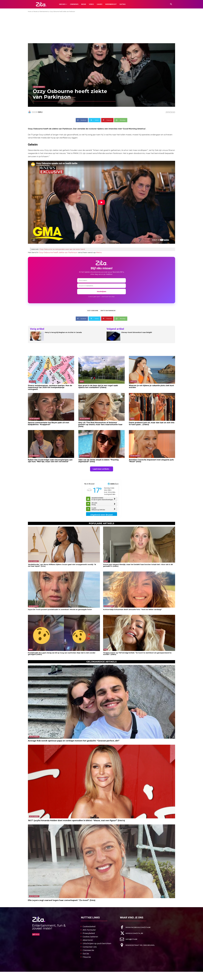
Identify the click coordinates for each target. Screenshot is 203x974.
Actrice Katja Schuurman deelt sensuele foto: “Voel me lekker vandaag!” (132, 609)
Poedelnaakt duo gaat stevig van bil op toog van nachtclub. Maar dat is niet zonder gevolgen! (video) (61, 653)
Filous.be (87, 957)
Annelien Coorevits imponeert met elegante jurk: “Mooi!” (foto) (151, 461)
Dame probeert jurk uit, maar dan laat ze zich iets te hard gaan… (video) (151, 424)
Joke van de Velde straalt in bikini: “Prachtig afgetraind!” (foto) (98, 461)
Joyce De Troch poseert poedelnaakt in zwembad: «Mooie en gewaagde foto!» (60, 609)
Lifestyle (32, 381)
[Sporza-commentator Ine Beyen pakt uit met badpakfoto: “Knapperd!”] (51, 407)
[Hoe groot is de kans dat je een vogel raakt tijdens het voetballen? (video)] (101, 370)
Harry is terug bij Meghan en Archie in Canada (63, 332)
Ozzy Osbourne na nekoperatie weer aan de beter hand (62, 249)
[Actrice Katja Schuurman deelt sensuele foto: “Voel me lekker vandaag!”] (139, 589)
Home (30, 11)
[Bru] (30, 112)
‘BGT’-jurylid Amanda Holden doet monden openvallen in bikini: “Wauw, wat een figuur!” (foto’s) (76, 820)
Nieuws (35, 11)
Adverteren (88, 940)
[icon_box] (135, 927)
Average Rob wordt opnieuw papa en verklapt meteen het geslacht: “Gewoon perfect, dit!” (73, 741)
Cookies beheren (90, 936)
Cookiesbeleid (89, 926)
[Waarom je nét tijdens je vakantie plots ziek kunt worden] (152, 370)
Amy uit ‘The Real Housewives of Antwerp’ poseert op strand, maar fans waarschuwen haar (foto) (100, 424)
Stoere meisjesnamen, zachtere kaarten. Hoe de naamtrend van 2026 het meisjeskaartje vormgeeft (50, 387)
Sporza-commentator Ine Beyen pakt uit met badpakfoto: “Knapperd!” (48, 424)
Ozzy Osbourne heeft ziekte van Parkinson (58, 252)
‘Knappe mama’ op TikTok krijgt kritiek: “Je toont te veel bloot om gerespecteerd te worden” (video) (137, 653)
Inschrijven (101, 291)
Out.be (86, 953)
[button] (171, 4)
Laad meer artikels (101, 469)
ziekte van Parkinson (107, 310)
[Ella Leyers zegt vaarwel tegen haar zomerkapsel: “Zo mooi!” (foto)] (101, 861)
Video (82, 381)
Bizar (105, 561)
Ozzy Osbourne (92, 310)
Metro (99, 252)
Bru (40, 112)
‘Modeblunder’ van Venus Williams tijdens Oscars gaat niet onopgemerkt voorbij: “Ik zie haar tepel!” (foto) (62, 565)
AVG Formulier (89, 930)
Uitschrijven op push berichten (97, 943)
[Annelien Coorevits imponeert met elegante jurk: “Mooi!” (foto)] (152, 444)
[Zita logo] (41, 4)
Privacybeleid (89, 933)
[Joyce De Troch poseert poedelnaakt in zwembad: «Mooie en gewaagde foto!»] (64, 589)
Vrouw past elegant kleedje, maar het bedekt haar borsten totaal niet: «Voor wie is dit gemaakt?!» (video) (138, 565)
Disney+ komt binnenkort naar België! (136, 332)
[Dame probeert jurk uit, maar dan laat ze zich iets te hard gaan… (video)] (152, 407)
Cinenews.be (88, 950)
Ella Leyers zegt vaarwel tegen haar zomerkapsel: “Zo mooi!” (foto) (61, 900)
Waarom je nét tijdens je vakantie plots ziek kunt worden (151, 386)
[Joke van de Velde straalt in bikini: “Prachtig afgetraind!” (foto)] (101, 444)
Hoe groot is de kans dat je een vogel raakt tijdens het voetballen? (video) (98, 386)
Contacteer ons (90, 947)
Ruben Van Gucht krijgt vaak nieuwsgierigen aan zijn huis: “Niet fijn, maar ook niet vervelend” (50, 461)
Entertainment (44, 11)
